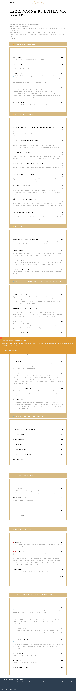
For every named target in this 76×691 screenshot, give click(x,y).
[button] (1, 338)
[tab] (38, 44)
